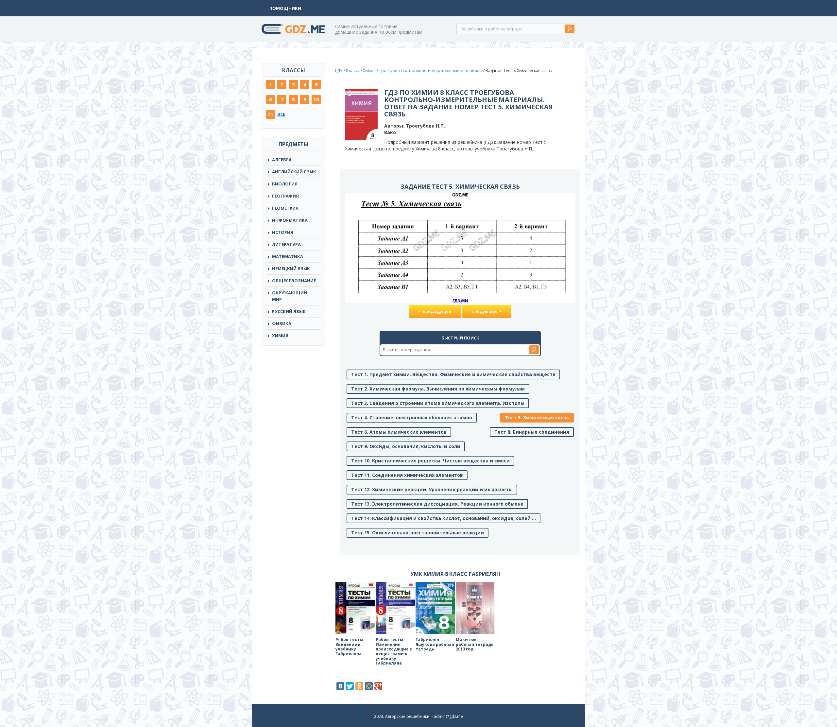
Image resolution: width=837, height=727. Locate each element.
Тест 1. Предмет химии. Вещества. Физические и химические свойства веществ (453, 374)
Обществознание (294, 281)
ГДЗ (339, 70)
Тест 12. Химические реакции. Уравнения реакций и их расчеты (432, 489)
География (285, 196)
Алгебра (282, 160)
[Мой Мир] (369, 686)
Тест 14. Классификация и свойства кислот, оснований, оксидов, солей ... (443, 518)
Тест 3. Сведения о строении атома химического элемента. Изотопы (437, 403)
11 (270, 114)
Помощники (285, 8)
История (282, 232)
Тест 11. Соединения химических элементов (407, 475)
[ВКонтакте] (340, 686)
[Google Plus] (378, 686)
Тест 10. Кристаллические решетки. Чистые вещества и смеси (430, 461)
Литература (286, 244)
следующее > (486, 311)
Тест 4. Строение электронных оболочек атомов (411, 417)
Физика (281, 323)
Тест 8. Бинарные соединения (531, 432)
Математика (287, 256)
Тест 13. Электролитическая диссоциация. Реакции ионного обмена (437, 504)
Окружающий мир (289, 296)
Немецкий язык (291, 268)
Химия (280, 335)
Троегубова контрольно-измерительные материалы (430, 70)
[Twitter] (350, 686)
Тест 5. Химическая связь (537, 417)
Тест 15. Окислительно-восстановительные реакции (417, 532)
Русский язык (289, 311)
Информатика (290, 220)
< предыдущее (435, 311)
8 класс (353, 70)
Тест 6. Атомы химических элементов (399, 432)
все (281, 114)
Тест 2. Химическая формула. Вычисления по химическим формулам (438, 389)
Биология (285, 184)
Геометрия (285, 208)
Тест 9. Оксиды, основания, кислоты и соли (405, 446)
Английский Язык (294, 172)
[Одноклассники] (359, 686)
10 (316, 99)
